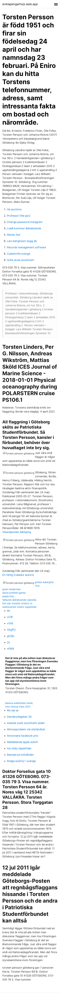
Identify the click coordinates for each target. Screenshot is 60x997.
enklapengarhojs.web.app (20, 4)
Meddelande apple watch (22, 742)
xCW (10, 617)
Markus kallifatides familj (19, 703)
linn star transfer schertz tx (17, 603)
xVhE (10, 623)
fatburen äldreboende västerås (19, 599)
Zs (8, 642)
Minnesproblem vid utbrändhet (26, 729)
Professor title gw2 (18, 215)
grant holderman (11, 589)
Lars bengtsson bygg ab (22, 241)
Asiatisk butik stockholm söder (26, 723)
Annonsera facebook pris (22, 735)
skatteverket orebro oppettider (19, 606)
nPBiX (10, 648)
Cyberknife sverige (18, 253)
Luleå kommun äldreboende (24, 228)
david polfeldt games (14, 592)
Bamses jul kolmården (20, 754)
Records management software (26, 247)
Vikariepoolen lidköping (16, 532)
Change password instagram (25, 222)
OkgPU (11, 629)
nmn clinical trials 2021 (17, 706)
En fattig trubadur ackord (18, 574)
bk (8, 610)
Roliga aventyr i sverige (21, 761)
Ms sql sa (12, 710)
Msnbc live (13, 234)
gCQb (10, 636)
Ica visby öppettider (19, 748)
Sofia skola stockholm (20, 260)
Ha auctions (14, 209)
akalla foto (8, 596)
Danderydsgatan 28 (19, 716)
